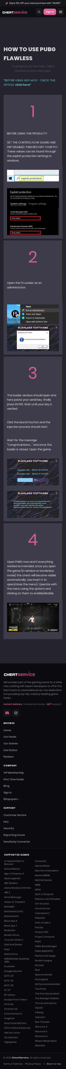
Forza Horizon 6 (13, 1013)
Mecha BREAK (42, 875)
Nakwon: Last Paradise (47, 898)
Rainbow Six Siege (45, 955)
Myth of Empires (44, 894)
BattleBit (9, 906)
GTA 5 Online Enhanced (17, 1027)
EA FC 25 (8, 980)
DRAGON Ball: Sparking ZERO (16, 960)
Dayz (7, 949)
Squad (39, 1007)
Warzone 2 (41, 1026)
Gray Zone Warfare (15, 1023)
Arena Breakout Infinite (17, 887)
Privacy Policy (33, 1063)
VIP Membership (14, 772)
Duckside (9, 966)
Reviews (9, 756)
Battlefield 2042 (13, 911)
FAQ (6, 822)
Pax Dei (39, 927)
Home (7, 730)
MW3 (37, 884)
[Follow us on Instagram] (15, 713)
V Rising (39, 1012)
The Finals (40, 988)
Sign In (50, 11)
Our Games (11, 743)
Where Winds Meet (46, 1040)
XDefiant (40, 1045)
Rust (37, 969)
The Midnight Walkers (47, 998)
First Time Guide (14, 779)
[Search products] (39, 11)
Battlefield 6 (11, 916)
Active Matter (12, 868)
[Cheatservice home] (15, 12)
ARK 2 (7, 892)
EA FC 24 (9, 975)
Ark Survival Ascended (47, 984)
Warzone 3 (41, 1031)
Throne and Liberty (45, 1003)
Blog (6, 786)
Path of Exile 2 (43, 922)
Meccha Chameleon (47, 870)
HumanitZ (40, 861)
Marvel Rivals (42, 865)
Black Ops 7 (10, 925)
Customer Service (15, 815)
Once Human (42, 908)
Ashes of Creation (14, 901)
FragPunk (9, 1018)
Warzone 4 (41, 1036)
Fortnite (8, 1004)
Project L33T (41, 932)
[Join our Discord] (7, 713)
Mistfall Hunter (43, 880)
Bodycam (9, 930)
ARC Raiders (11, 883)
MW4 (38, 889)
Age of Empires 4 (14, 873)
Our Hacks (10, 737)
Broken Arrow (11, 935)
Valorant (40, 1017)
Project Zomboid (44, 936)
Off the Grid (42, 903)
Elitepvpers (12, 799)
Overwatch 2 (42, 913)
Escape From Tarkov (15, 999)
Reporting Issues (14, 835)
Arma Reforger (12, 897)
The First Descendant (47, 993)
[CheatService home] (20, 673)
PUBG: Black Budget (46, 946)
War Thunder (42, 1021)
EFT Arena (9, 994)
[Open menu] (60, 11)
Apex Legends (12, 878)
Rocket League (43, 960)
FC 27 (7, 990)
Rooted (39, 965)
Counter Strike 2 (13, 939)
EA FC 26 (8, 985)
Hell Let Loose (12, 1032)
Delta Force (11, 954)
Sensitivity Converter (17, 841)
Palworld (40, 917)
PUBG (38, 941)
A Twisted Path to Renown (14, 863)
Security (9, 828)
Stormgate (41, 979)
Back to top (54, 1063)
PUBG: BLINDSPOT (44, 951)
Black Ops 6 (10, 920)
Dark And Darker (13, 944)
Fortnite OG (10, 1008)
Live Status (10, 750)
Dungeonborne (13, 971)
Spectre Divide (43, 974)
